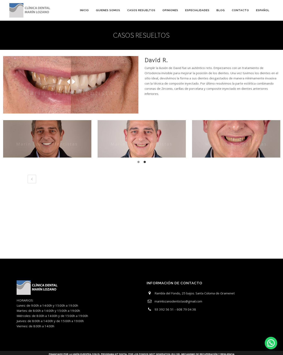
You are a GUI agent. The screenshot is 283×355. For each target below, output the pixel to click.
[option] (47, 139)
